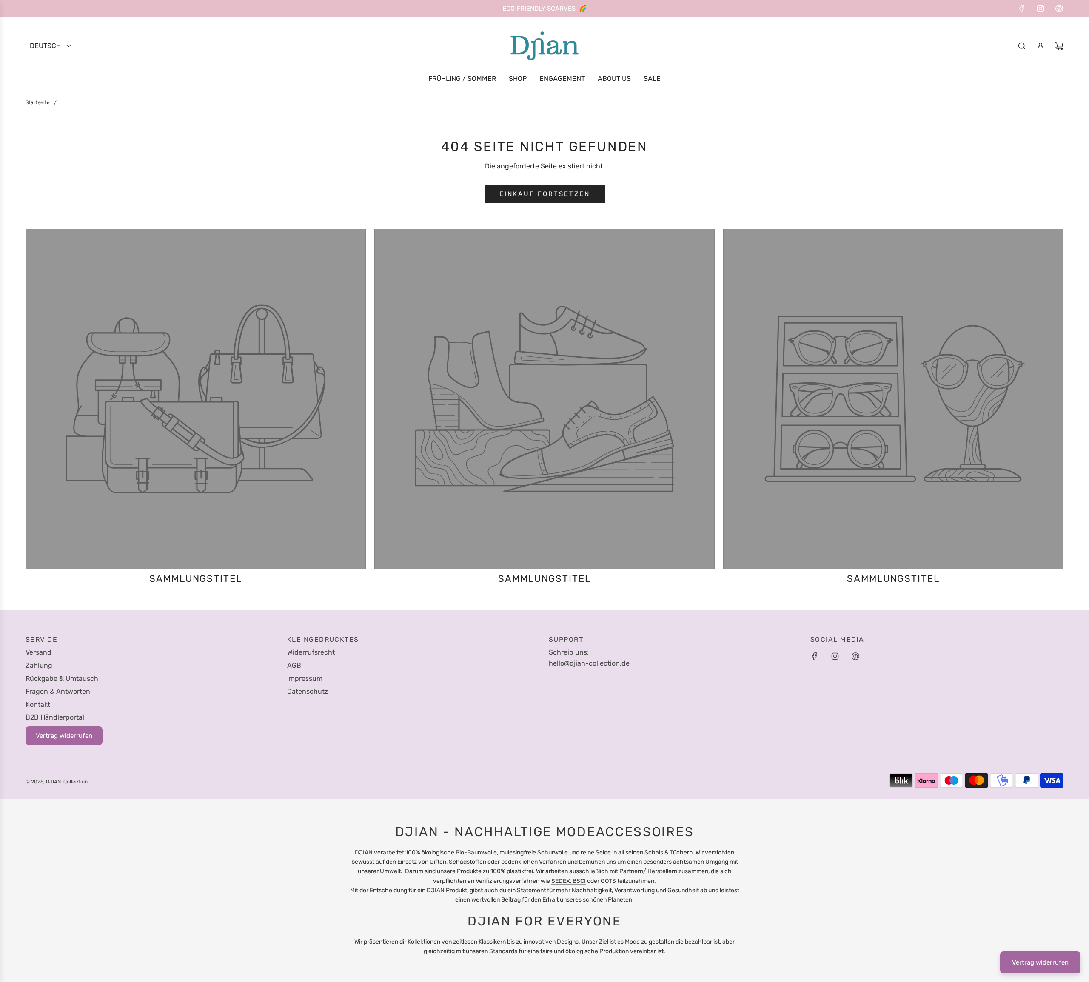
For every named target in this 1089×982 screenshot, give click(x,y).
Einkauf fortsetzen (544, 194)
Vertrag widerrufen (1040, 962)
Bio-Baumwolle (476, 852)
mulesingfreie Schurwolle (533, 852)
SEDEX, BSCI (568, 881)
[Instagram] (1040, 8)
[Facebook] (1021, 8)
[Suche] (1021, 46)
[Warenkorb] (1059, 46)
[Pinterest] (1059, 8)
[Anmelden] (1040, 46)
